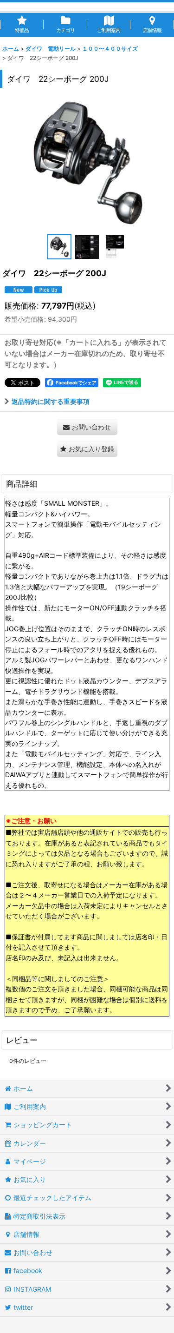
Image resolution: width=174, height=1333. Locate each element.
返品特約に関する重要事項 (51, 401)
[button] (59, 246)
